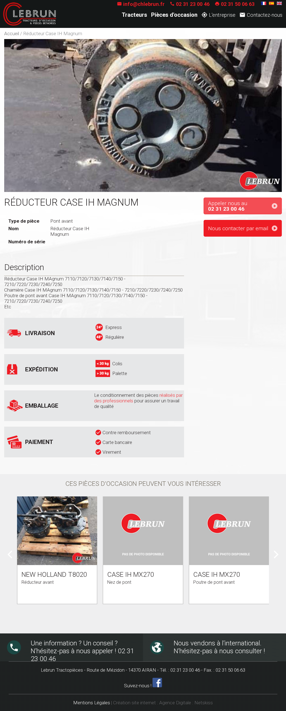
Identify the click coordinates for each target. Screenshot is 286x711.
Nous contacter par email (238, 228)
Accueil (11, 33)
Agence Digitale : (176, 702)
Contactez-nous (260, 15)
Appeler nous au (227, 206)
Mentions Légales (91, 702)
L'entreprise (218, 15)
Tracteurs (134, 14)
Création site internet (134, 702)
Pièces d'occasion (174, 14)
